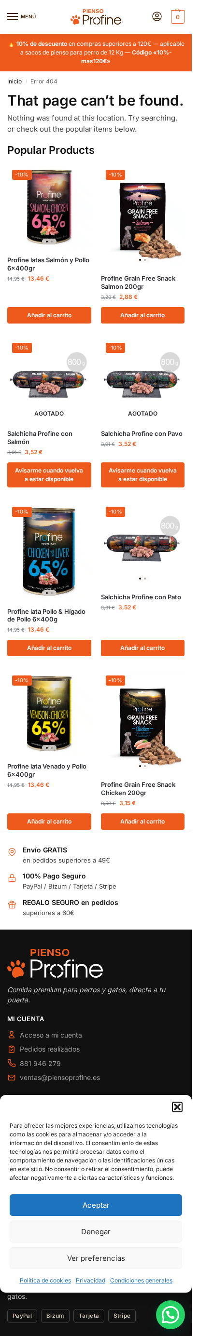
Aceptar (96, 1205)
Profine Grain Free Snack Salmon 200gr (138, 282)
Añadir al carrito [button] (49, 315)
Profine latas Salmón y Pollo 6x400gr (48, 264)
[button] (177, 1107)
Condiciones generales (141, 1280)
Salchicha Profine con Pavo (142, 433)
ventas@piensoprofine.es (60, 1077)
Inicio (14, 81)
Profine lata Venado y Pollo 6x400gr (46, 770)
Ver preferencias (96, 1258)
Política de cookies (45, 1280)
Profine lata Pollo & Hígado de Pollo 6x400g (46, 615)
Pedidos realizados (50, 1049)
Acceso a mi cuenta (51, 1035)
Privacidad (90, 1280)
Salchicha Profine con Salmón (39, 437)
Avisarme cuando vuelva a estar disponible (49, 475)
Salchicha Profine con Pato (141, 597)
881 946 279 (40, 1063)
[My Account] (157, 17)
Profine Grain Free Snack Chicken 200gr (138, 788)
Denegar (96, 1231)
